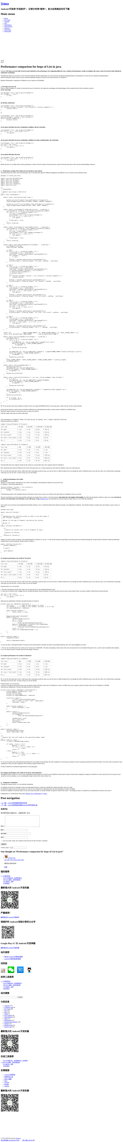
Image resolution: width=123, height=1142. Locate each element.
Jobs (5, 1012)
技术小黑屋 (8, 1079)
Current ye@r (5, 847)
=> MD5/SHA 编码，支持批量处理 (10, 1062)
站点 (2, 837)
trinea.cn (18, 1138)
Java (5, 23)
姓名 (2, 830)
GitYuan (6, 1082)
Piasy (5, 1081)
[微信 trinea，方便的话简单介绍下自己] (11, 972)
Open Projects (8, 26)
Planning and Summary (11, 1022)
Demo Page (7, 30)
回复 (5, 867)
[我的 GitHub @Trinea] (29, 972)
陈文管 (6, 1084)
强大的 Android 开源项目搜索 (13, 956)
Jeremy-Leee (11, 858)
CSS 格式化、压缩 (8, 881)
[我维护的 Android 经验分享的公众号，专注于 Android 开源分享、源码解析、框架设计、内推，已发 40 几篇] (8, 939)
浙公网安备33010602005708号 (10, 1140)
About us (7, 28)
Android (6, 21)
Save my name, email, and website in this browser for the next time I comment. (25, 840)
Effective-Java (44, 499)
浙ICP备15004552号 (28, 1140)
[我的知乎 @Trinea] (20, 972)
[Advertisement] (61, 46)
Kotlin (6, 1014)
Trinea (5, 3)
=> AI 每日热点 (5, 876)
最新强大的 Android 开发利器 (10, 948)
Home (6, 18)
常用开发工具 (8, 1077)
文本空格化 (6, 883)
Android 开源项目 (9, 1074)
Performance (8, 25)
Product (6, 1023)
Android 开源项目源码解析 (12, 959)
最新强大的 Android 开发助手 (10, 917)
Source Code (8, 1027)
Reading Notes (8, 1025)
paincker (6, 1086)
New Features (8, 1015)
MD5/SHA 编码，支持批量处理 (11, 879)
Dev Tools (7, 20)
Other (6, 1018)
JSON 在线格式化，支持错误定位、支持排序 (15, 1060)
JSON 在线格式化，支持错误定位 (12, 878)
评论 (3, 826)
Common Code (8, 1007)
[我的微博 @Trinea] (3, 972)
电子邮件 (3, 833)
